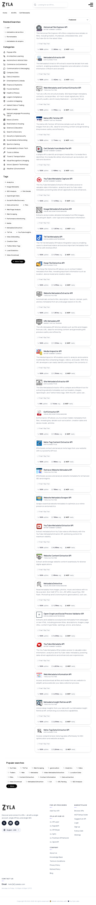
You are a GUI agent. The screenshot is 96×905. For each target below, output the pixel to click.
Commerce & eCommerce (17, 64)
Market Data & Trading (15, 105)
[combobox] (50, 4)
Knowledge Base (56, 857)
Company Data (12, 72)
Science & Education (15, 128)
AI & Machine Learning (15, 56)
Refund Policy (55, 869)
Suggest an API (80, 819)
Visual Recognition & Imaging (18, 160)
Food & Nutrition (13, 89)
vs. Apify (53, 834)
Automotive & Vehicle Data (17, 60)
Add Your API (54, 811)
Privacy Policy (55, 865)
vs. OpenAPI (54, 842)
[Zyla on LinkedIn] (10, 823)
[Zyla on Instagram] (17, 823)
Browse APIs (79, 811)
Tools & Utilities (13, 152)
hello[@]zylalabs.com (16, 884)
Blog (51, 873)
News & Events (12, 120)
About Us (53, 853)
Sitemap (77, 835)
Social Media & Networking (17, 140)
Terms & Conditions (57, 861)
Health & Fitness (13, 93)
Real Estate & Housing (15, 124)
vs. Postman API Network (59, 838)
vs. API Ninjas (55, 830)
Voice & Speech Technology (17, 164)
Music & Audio (12, 109)
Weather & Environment (16, 168)
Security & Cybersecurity (16, 136)
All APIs (14, 13)
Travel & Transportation (16, 156)
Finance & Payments (14, 85)
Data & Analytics (13, 76)
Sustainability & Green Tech (17, 148)
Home (5, 13)
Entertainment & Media (16, 81)
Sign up (77, 827)
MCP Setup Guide (81, 815)
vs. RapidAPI (54, 826)
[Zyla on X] (4, 823)
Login (76, 823)
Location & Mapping (14, 101)
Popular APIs (11, 52)
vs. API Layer (54, 822)
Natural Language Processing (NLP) (18, 114)
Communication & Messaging (18, 68)
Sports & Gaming (13, 144)
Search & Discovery (14, 132)
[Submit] (35, 4)
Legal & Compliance (14, 97)
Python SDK (78, 831)
